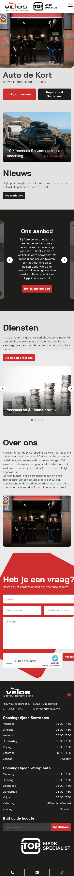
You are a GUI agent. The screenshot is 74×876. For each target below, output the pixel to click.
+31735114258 (15, 709)
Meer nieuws (14, 195)
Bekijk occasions (19, 94)
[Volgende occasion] (64, 260)
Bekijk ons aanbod (37, 288)
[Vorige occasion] (10, 260)
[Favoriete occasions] (61, 6)
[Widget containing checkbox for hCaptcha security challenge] (33, 660)
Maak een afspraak (19, 357)
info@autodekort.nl (48, 709)
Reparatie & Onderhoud (54, 94)
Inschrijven (61, 827)
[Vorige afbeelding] (9, 846)
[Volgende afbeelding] (65, 846)
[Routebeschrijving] (62, 872)
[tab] (32, 420)
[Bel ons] (12, 872)
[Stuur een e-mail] (37, 872)
